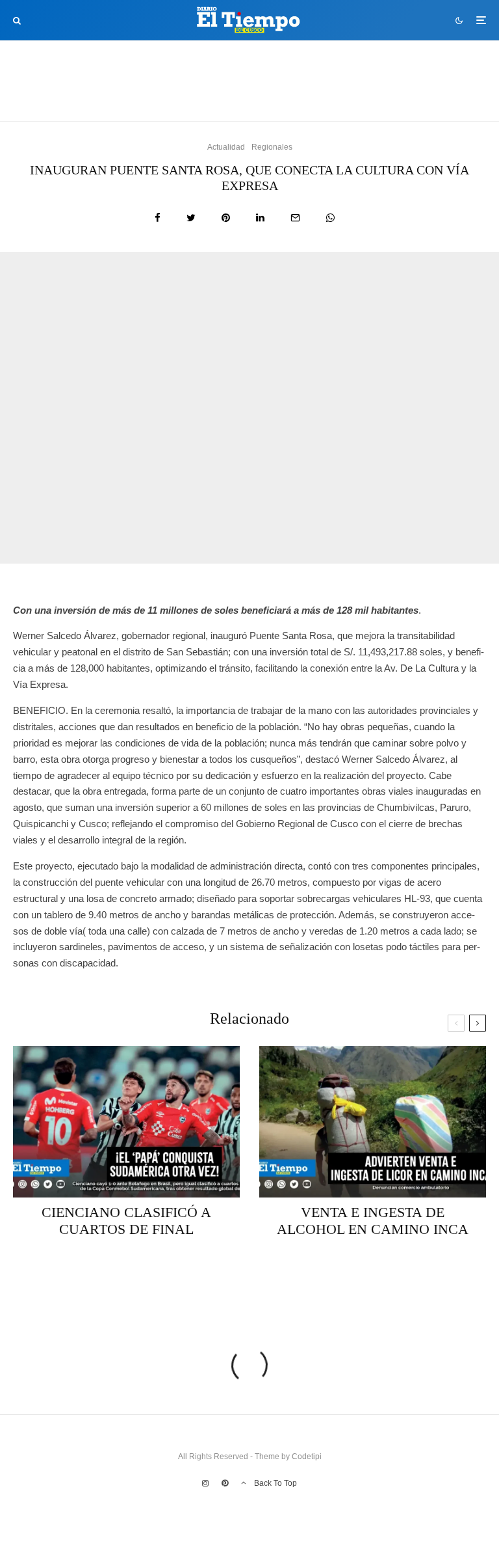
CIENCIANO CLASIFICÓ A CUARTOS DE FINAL (156, 90)
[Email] (295, 218)
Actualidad (93, 66)
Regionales (271, 147)
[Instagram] (205, 1483)
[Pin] (226, 218)
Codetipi (307, 1456)
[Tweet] (191, 218)
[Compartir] (157, 218)
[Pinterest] (225, 1483)
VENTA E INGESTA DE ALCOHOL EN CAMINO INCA (402, 90)
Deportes (135, 66)
